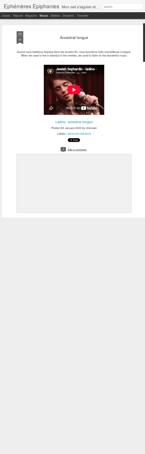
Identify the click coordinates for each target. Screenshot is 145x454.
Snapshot (68, 15)
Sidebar (55, 15)
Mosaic (44, 15)
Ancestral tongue (74, 37)
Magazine (31, 15)
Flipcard (18, 15)
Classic (6, 15)
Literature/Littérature (78, 133)
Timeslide (82, 15)
